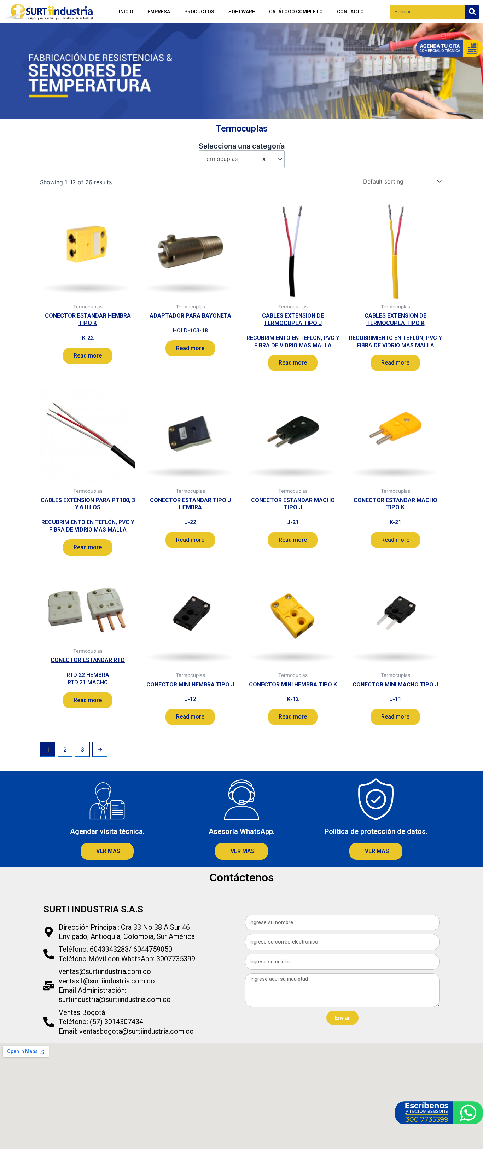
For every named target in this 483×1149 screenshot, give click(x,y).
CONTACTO (350, 11)
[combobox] (242, 159)
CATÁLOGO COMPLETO (296, 11)
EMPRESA (158, 11)
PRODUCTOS (199, 11)
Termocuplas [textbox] (234, 158)
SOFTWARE (241, 11)
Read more (88, 355)
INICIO (126, 11)
